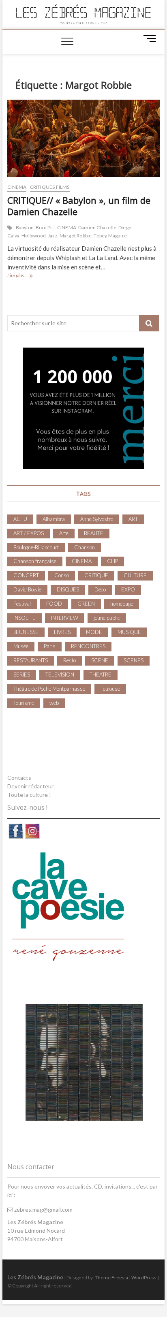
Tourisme (23, 703)
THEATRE (100, 674)
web (54, 703)
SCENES (133, 660)
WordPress (143, 1277)
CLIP (112, 561)
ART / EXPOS (28, 533)
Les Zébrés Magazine (35, 1277)
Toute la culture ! (29, 794)
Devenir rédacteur (30, 786)
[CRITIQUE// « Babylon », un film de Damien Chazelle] (83, 138)
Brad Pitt (45, 227)
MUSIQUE (129, 632)
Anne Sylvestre (96, 519)
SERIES (21, 674)
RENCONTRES (88, 646)
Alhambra (54, 519)
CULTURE (135, 575)
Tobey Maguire (110, 236)
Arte (64, 533)
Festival (22, 603)
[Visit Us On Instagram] (32, 827)
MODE (94, 632)
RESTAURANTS (30, 660)
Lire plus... (28, 276)
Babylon (25, 227)
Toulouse (110, 688)
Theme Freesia (111, 1277)
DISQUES (68, 589)
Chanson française (34, 561)
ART (133, 519)
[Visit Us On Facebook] (15, 827)
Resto (69, 660)
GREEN (86, 603)
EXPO (128, 589)
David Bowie (27, 589)
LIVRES (62, 632)
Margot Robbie (76, 236)
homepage (121, 603)
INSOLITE (24, 618)
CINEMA (16, 187)
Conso (61, 575)
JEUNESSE (26, 632)
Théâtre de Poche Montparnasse (49, 688)
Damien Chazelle (97, 227)
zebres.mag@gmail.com (43, 1209)
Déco (100, 589)
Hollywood (33, 236)
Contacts (19, 777)
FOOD (54, 603)
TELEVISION (59, 674)
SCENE (99, 660)
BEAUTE (93, 533)
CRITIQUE (96, 575)
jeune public (107, 618)
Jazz (53, 236)
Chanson (84, 547)
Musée (20, 646)
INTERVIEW (64, 618)
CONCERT (26, 575)
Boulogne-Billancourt (36, 547)
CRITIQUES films (50, 187)
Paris (50, 646)
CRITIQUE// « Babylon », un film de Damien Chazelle (78, 206)
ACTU (20, 519)
